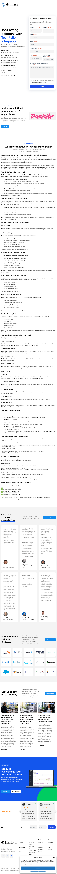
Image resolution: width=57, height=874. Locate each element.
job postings (27, 534)
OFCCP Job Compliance (12, 703)
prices (17, 421)
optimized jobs (36, 165)
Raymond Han (29, 804)
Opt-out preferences (34, 871)
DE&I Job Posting (16, 870)
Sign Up (52, 827)
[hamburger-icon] (55, 4)
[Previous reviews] (20, 811)
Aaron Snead (47, 804)
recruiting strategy (10, 497)
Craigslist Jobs (7, 265)
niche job (27, 207)
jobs (16, 366)
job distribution (46, 161)
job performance (10, 316)
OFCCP (7, 426)
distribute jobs (15, 384)
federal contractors (21, 211)
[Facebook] (3, 856)
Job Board (12, 419)
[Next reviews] (55, 811)
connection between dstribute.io (19, 377)
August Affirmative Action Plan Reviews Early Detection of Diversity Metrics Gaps (45, 718)
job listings (32, 424)
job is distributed (15, 255)
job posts (11, 183)
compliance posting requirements (27, 188)
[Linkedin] (11, 856)
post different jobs (17, 477)
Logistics (18, 442)
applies (32, 469)
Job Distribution (14, 868)
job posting (9, 536)
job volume (27, 368)
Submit (42, 86)
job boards (12, 468)
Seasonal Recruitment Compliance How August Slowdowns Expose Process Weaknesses (8, 719)
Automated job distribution (9, 488)
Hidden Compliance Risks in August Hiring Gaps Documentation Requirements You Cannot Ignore (26, 719)
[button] (54, 857)
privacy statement (43, 82)
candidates (24, 445)
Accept (38, 868)
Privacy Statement (42, 871)
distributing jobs (12, 344)
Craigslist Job (7, 416)
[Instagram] (7, 856)
